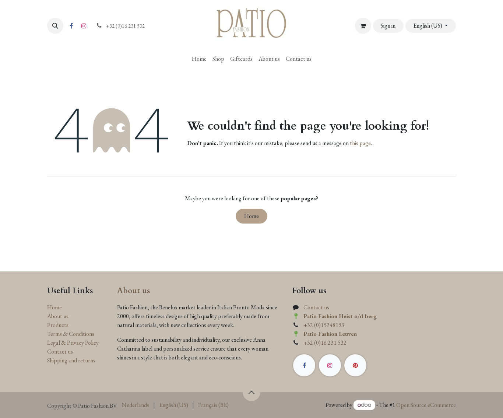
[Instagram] (84, 26)
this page (360, 143)
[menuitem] (199, 59)
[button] (55, 26)
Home (251, 216)
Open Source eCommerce (426, 405)
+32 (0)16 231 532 (325, 343)
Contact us (60, 351)
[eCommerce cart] (363, 26)
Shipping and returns (71, 360)
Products (57, 325)
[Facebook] (71, 26)
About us (57, 316)
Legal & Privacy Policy (73, 343)
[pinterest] (355, 365)
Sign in (388, 25)
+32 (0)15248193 (323, 325)
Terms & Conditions (70, 334)
